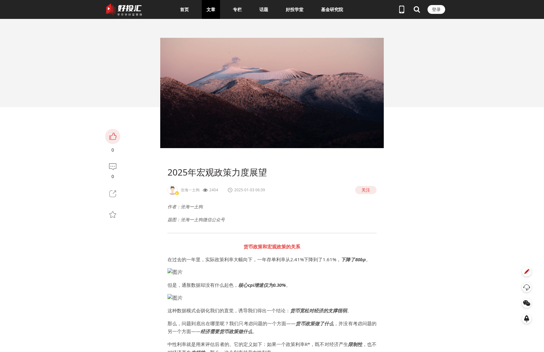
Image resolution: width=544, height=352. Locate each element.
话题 (263, 9)
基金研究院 (332, 9)
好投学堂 (294, 9)
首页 (184, 9)
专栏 (237, 9)
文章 (211, 9)
